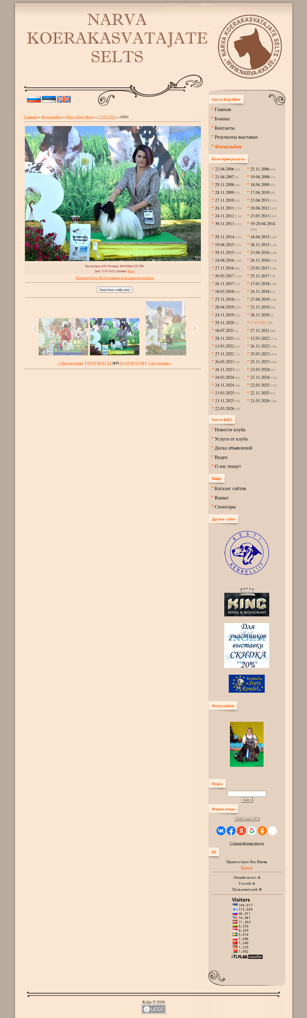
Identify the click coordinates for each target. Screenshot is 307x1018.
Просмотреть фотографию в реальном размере (115, 277)
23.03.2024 (260, 369)
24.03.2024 (224, 377)
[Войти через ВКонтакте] (220, 830)
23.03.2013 (260, 215)
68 (142, 363)
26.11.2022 (260, 346)
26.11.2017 (224, 283)
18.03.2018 (224, 291)
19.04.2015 (224, 244)
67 (137, 363)
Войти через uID (246, 819)
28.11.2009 (224, 192)
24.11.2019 (224, 315)
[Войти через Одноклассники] (262, 830)
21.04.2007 (224, 176)
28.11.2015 (260, 244)
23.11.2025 (224, 400)
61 (104, 363)
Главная (30, 116)
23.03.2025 (224, 393)
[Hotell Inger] (246, 666)
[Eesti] (49, 98)
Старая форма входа (247, 843)
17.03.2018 (260, 283)
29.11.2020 (224, 322)
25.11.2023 (260, 361)
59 (94, 363)
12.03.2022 (260, 338)
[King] (246, 615)
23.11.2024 (260, 377)
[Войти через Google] (252, 831)
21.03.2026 (260, 400)
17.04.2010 (260, 192)
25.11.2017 (260, 276)
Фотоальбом (51, 116)
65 (127, 363)
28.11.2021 (224, 338)
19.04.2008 (260, 176)
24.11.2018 (260, 291)
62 (109, 363)
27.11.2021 (260, 330)
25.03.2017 (260, 268)
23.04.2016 (260, 252)
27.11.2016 (224, 268)
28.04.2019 (224, 307)
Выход (246, 867)
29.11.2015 (224, 252)
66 (132, 363)
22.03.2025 (260, 385)
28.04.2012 (260, 208)
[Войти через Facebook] (231, 830)
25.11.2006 (260, 169)
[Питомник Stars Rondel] (247, 691)
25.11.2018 (224, 299)
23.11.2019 (260, 307)
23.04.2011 (260, 200)
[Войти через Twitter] (272, 830)
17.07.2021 (107, 116)
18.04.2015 (260, 236)
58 (89, 363)
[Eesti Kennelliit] (247, 573)
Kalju (131, 271)
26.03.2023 (224, 361)
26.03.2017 (224, 276)
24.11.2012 (224, 215)
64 (122, 363)
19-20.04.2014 (262, 223)
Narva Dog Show (80, 116)
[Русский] (34, 98)
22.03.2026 (224, 408)
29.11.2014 (224, 236)
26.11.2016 (260, 260)
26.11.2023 (224, 369)
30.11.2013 (224, 223)
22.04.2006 (224, 169)
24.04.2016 (224, 260)
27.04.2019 (260, 299)
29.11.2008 (224, 184)
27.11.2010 (224, 200)
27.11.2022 (224, 354)
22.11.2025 (260, 393)
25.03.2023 (260, 354)
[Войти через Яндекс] (241, 830)
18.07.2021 (224, 330)
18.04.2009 (260, 184)
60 (99, 363)
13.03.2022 (224, 346)
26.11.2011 (224, 208)
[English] (64, 98)
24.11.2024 (224, 385)
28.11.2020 (260, 315)
